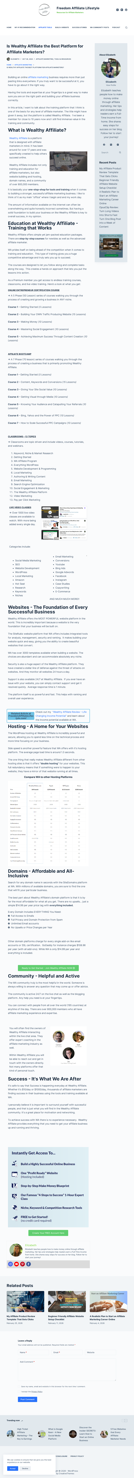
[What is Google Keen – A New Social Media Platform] (42, 1434)
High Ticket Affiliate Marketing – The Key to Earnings (24, 1434)
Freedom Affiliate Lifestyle (78, 8)
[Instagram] (117, 10)
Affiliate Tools (45, 27)
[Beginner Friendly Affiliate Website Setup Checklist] (67, 1301)
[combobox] (108, 152)
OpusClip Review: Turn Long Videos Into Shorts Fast (109, 211)
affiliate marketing (38, 77)
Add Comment (27, 1362)
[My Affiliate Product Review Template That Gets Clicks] (25, 1301)
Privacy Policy (36, 1392)
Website (90, 1352)
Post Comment (28, 1399)
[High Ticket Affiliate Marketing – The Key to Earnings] (11, 1434)
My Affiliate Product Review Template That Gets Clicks (110, 172)
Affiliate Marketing (44, 59)
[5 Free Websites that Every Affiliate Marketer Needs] (104, 1434)
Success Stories (79, 27)
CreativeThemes (66, 1473)
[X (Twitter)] (111, 144)
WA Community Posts (99, 27)
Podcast (116, 27)
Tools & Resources (62, 59)
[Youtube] (16, 1264)
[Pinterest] (126, 10)
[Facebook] (28, 1264)
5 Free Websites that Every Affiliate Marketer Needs (118, 1434)
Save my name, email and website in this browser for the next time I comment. (53, 1386)
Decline (25, 1468)
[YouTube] (122, 10)
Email (57, 1352)
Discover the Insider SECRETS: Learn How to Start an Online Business (87, 1434)
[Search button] (120, 152)
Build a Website (62, 27)
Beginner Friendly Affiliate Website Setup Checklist (109, 184)
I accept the (31, 1392)
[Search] (126, 28)
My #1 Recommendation (25, 27)
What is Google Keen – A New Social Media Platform (55, 1434)
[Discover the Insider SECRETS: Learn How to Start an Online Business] (73, 1434)
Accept (13, 1468)
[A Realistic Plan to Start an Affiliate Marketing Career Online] (108, 1301)
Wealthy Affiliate (18, 138)
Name (23, 1352)
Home (9, 27)
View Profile (111, 85)
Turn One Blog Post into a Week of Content (110, 223)
